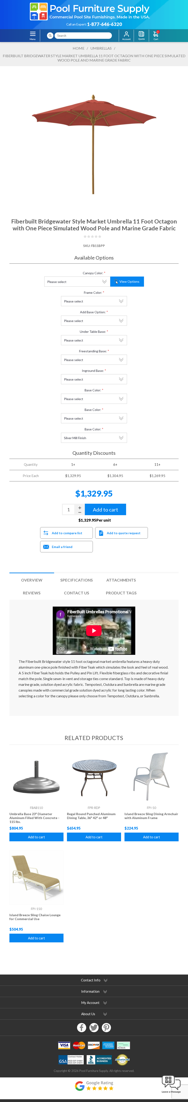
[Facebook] (81, 1027)
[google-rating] (94, 1088)
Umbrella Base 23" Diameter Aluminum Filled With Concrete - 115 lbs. (34, 818)
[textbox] (83, 35)
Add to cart (36, 837)
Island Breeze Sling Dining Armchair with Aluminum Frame (151, 816)
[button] (171, 1093)
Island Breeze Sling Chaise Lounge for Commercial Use (35, 917)
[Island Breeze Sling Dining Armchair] (151, 776)
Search (50, 35)
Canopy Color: (93, 273)
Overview (31, 580)
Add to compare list (67, 533)
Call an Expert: (76, 24)
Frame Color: (93, 292)
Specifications (76, 580)
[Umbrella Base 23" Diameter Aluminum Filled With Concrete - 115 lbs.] (36, 776)
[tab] (31, 580)
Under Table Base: (93, 331)
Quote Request (141, 35)
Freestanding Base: (93, 351)
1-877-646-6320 (104, 24)
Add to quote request (124, 533)
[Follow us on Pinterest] (106, 1027)
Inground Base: (93, 371)
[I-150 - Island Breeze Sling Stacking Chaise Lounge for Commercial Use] (36, 878)
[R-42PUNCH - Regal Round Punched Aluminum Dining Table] (94, 776)
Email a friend (62, 547)
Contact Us (76, 593)
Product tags (121, 593)
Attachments (121, 580)
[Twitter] (94, 1027)
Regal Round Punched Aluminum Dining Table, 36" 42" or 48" (91, 816)
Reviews (32, 593)
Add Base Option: (93, 312)
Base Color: (93, 390)
